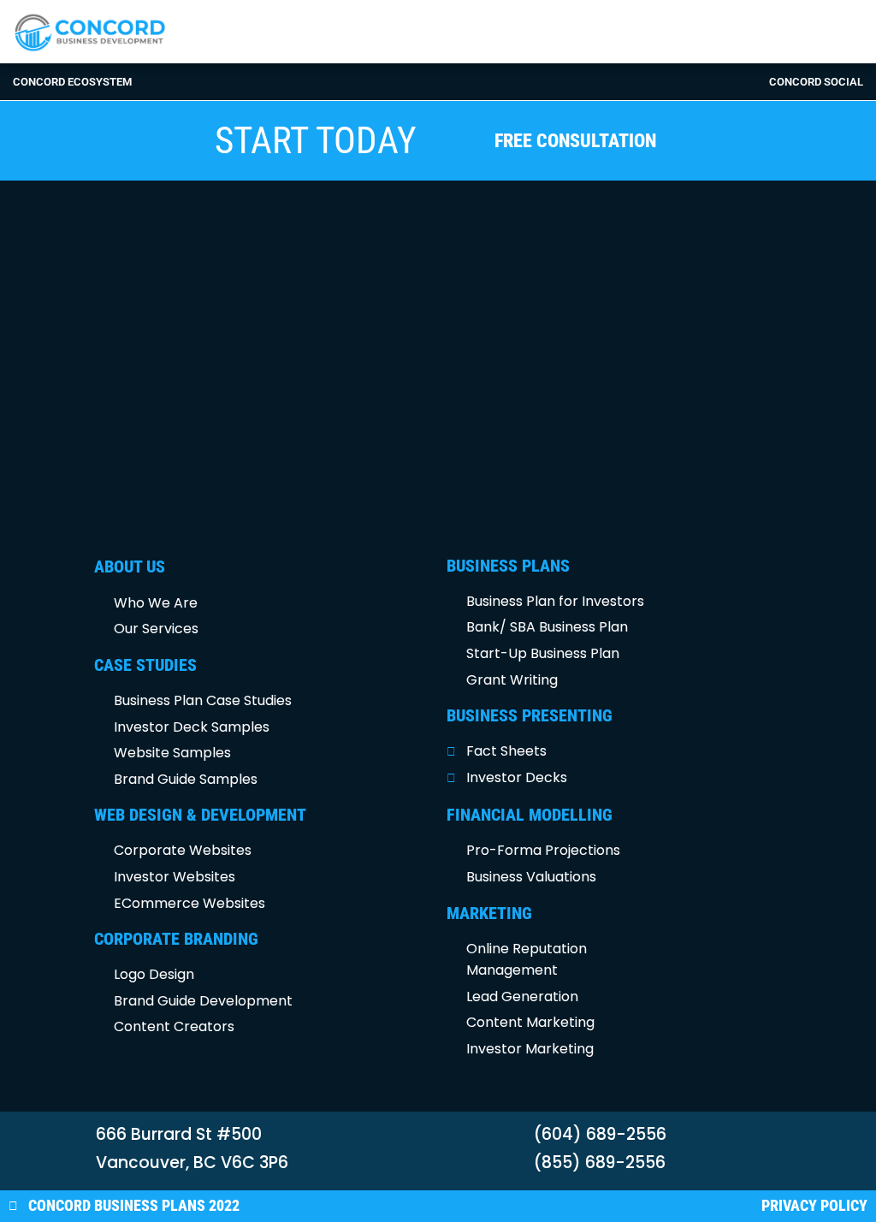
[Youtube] (438, 484)
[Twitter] (397, 484)
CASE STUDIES (145, 665)
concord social (816, 81)
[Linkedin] (478, 484)
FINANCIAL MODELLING (530, 814)
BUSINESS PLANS (508, 565)
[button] (657, 31)
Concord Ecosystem (72, 81)
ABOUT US (129, 566)
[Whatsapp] (518, 484)
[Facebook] (357, 484)
